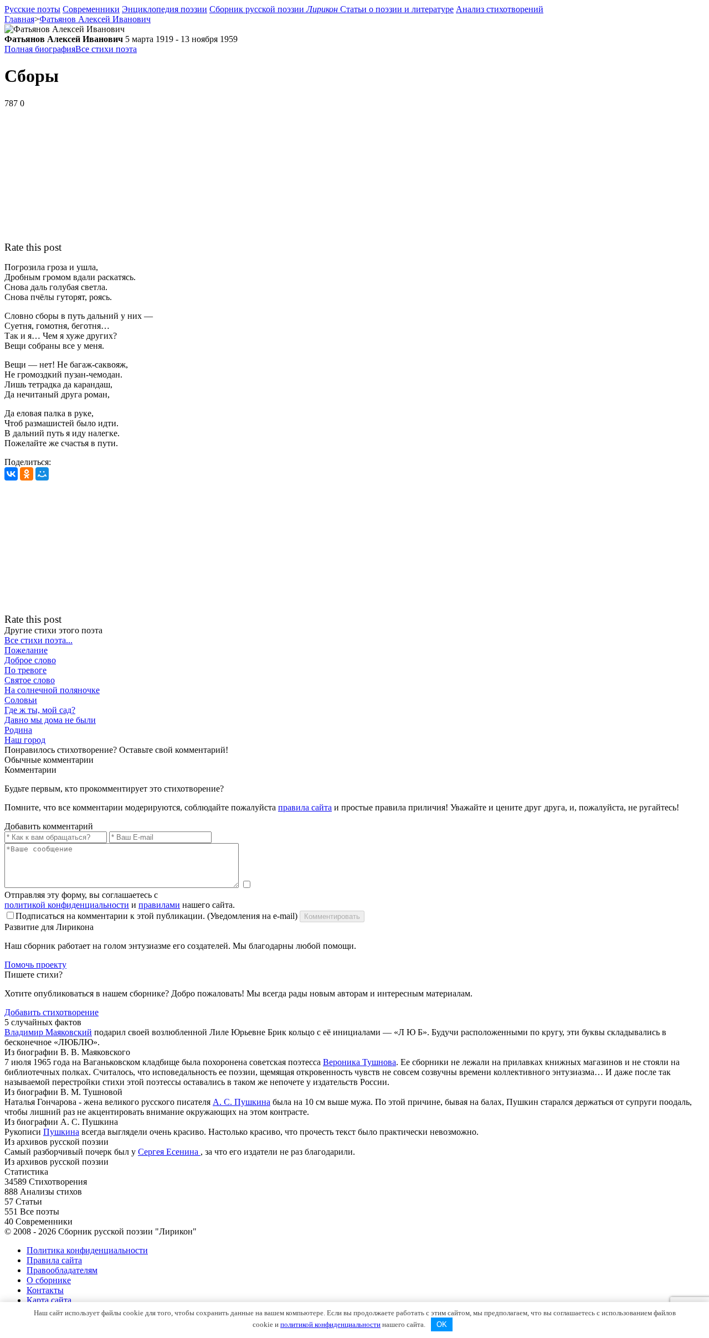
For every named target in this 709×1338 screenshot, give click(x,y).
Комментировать (332, 916)
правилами (159, 905)
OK (441, 1324)
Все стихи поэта (106, 49)
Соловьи (20, 700)
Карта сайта (49, 1300)
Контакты (45, 1290)
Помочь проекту (35, 964)
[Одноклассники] (26, 474)
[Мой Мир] (42, 474)
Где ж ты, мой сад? (39, 710)
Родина (18, 730)
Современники (91, 9)
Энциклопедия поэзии (164, 9)
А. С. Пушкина (241, 1102)
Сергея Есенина (169, 1151)
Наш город (24, 740)
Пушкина (61, 1131)
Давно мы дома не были (50, 720)
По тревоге (25, 670)
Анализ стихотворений (499, 9)
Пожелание (26, 650)
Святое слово (29, 680)
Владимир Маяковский (48, 1032)
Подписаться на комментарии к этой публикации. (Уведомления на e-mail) (156, 916)
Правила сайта (54, 1260)
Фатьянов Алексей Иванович (95, 19)
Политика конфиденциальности (87, 1250)
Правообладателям (62, 1270)
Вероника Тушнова (359, 1062)
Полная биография (39, 49)
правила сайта (305, 807)
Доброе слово (30, 660)
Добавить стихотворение (51, 1012)
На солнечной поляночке (52, 690)
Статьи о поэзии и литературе (397, 9)
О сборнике (49, 1280)
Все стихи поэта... (38, 640)
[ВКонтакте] (11, 474)
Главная (19, 19)
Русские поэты (32, 9)
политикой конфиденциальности (66, 905)
